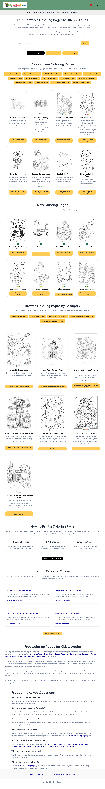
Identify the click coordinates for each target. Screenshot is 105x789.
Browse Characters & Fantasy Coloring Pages (86, 385)
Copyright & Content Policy (65, 774)
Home (29, 12)
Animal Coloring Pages (19, 316)
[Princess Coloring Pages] (64, 103)
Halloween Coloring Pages (87, 78)
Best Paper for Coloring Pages (68, 590)
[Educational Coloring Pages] (52, 412)
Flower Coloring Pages (67, 78)
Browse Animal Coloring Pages (19, 386)
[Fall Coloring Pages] (87, 103)
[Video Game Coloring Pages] (52, 349)
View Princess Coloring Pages (64, 140)
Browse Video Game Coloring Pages (52, 386)
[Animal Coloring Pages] (19, 349)
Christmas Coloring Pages (24, 82)
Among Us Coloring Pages (81, 82)
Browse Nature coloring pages (85, 449)
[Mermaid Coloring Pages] (64, 230)
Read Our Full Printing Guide (52, 558)
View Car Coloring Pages (41, 254)
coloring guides (42, 680)
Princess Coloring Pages (31, 74)
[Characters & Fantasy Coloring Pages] (86, 349)
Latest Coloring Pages (53, 12)
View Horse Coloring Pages (41, 293)
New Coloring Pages (53, 53)
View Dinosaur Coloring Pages (41, 192)
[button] (43, 13)
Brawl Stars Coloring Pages (60, 82)
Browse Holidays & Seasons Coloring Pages (19, 448)
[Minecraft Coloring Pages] (41, 103)
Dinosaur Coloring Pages (92, 74)
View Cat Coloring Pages (64, 192)
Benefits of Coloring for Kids (67, 613)
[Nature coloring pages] (86, 412)
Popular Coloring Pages (35, 53)
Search (85, 43)
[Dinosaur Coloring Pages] (41, 160)
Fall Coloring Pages (42, 82)
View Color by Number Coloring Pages (18, 253)
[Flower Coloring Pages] (18, 160)
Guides (64, 12)
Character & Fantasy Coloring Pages (82, 316)
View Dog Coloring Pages (18, 140)
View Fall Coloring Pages (87, 140)
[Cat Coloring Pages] (64, 160)
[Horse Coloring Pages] (41, 272)
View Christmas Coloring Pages (87, 192)
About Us (33, 774)
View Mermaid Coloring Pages (64, 253)
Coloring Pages (37, 12)
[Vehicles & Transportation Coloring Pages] (19, 474)
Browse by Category (70, 53)
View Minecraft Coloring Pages (41, 140)
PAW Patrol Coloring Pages (52, 74)
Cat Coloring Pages (16, 78)
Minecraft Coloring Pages (72, 74)
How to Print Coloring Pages (19, 590)
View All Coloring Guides (52, 633)
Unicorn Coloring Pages (12, 74)
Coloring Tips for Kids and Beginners (22, 613)
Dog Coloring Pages (32, 78)
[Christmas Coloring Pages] (87, 160)
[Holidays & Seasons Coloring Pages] (19, 412)
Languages (73, 12)
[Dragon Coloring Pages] (87, 230)
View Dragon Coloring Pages (87, 253)
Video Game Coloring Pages (57, 316)
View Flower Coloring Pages (17, 192)
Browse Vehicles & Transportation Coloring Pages (19, 513)
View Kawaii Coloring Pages (18, 293)
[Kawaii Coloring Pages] (18, 272)
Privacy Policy (50, 774)
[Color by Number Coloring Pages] (18, 230)
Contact (41, 774)
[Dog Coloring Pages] (18, 103)
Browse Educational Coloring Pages (52, 449)
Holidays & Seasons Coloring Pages (52, 321)
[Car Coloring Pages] (41, 230)
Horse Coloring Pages (49, 78)
